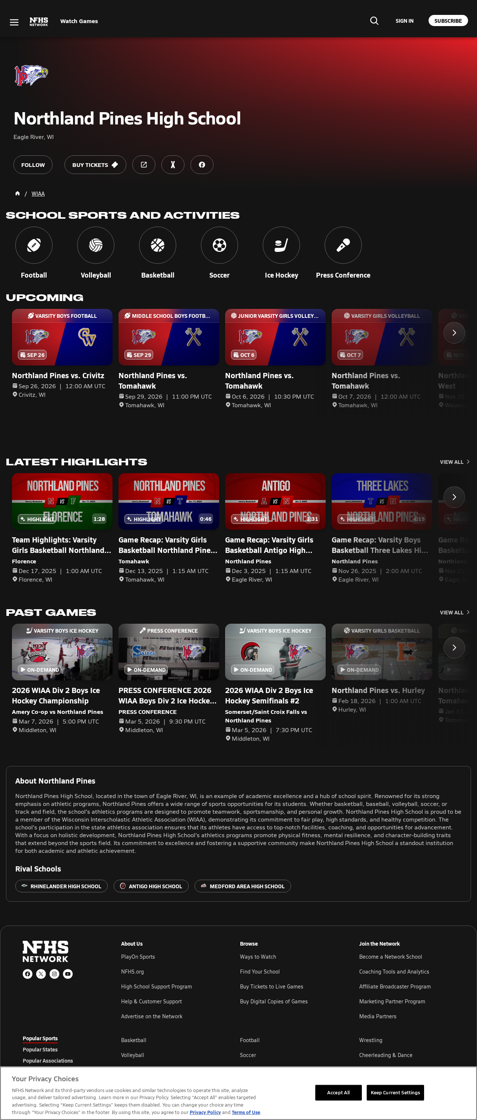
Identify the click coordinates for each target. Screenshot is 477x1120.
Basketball (133, 1040)
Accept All (338, 1092)
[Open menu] (14, 22)
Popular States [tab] (40, 1049)
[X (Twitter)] (41, 974)
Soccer (248, 1055)
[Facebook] (27, 974)
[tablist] (60, 1049)
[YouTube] (68, 974)
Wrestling (370, 1040)
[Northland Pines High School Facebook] (202, 164)
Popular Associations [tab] (48, 1060)
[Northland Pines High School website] (143, 164)
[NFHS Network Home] (39, 22)
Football (250, 1040)
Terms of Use (246, 1112)
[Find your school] (374, 20)
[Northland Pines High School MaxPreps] (172, 164)
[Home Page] (17, 193)
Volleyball (132, 1055)
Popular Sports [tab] (40, 1038)
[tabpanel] (287, 1054)
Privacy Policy (205, 1112)
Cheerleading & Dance (386, 1055)
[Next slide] (454, 333)
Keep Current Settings (395, 1092)
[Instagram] (54, 974)
